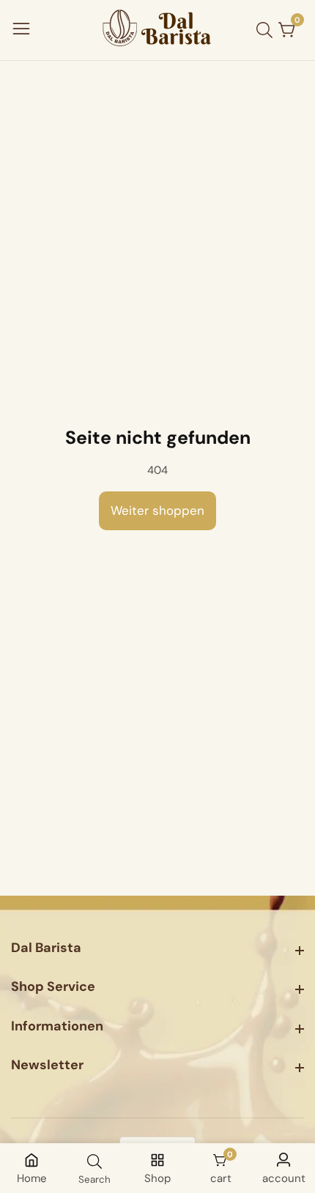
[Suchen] (267, 30)
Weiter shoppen (157, 510)
